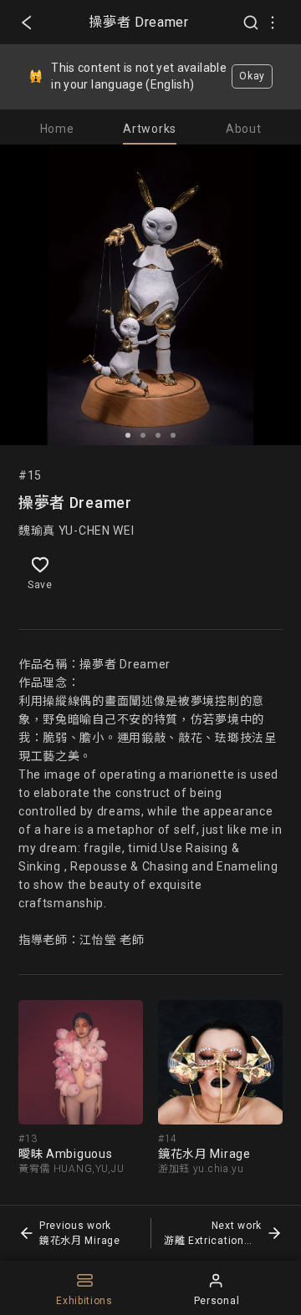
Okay (252, 76)
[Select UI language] (273, 23)
